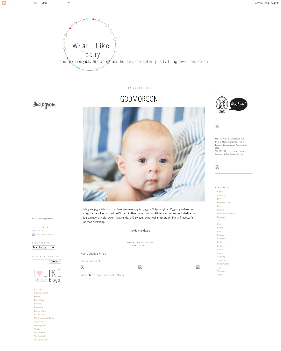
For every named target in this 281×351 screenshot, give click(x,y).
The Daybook (39, 336)
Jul (218, 220)
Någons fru (38, 322)
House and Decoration (226, 213)
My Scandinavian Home (44, 318)
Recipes (220, 249)
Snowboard (221, 260)
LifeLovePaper (40, 311)
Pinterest (220, 235)
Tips (219, 267)
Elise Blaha (39, 300)
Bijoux (220, 192)
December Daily (223, 202)
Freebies (220, 210)
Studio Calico (223, 264)
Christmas (221, 195)
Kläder (220, 228)
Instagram (221, 217)
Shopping (221, 256)
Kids (219, 224)
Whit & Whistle (41, 340)
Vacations (221, 271)
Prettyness (221, 239)
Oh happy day (40, 325)
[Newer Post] (82, 267)
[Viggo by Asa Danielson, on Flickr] (152, 200)
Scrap (219, 253)
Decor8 (37, 296)
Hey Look (38, 304)
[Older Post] (198, 267)
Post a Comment (90, 261)
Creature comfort (41, 293)
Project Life (222, 242)
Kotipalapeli (39, 307)
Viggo (146, 245)
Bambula (38, 289)
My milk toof (39, 314)
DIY (219, 199)
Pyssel (220, 246)
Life (219, 231)
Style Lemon (39, 332)
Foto (219, 206)
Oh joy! (37, 329)
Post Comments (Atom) (110, 275)
